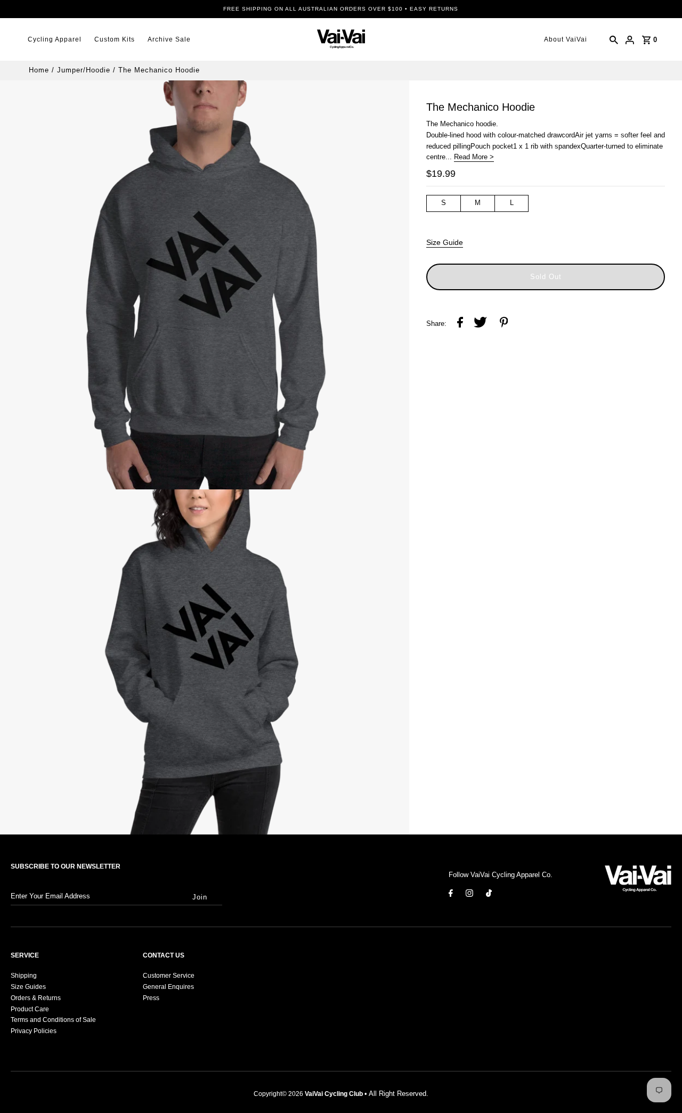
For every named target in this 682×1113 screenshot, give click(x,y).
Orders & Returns (36, 998)
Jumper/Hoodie (83, 70)
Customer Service (168, 975)
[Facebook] (451, 895)
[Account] (630, 39)
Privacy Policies (33, 1031)
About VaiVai (565, 39)
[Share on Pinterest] (504, 324)
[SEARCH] (614, 39)
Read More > (474, 157)
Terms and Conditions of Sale (53, 1020)
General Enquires (168, 987)
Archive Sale (169, 39)
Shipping (24, 975)
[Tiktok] (489, 895)
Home (39, 70)
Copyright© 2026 (308, 1094)
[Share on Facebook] (460, 324)
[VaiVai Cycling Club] (341, 39)
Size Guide (444, 242)
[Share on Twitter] (480, 324)
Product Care (30, 1009)
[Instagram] (469, 895)
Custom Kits (114, 39)
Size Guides (28, 987)
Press (151, 998)
